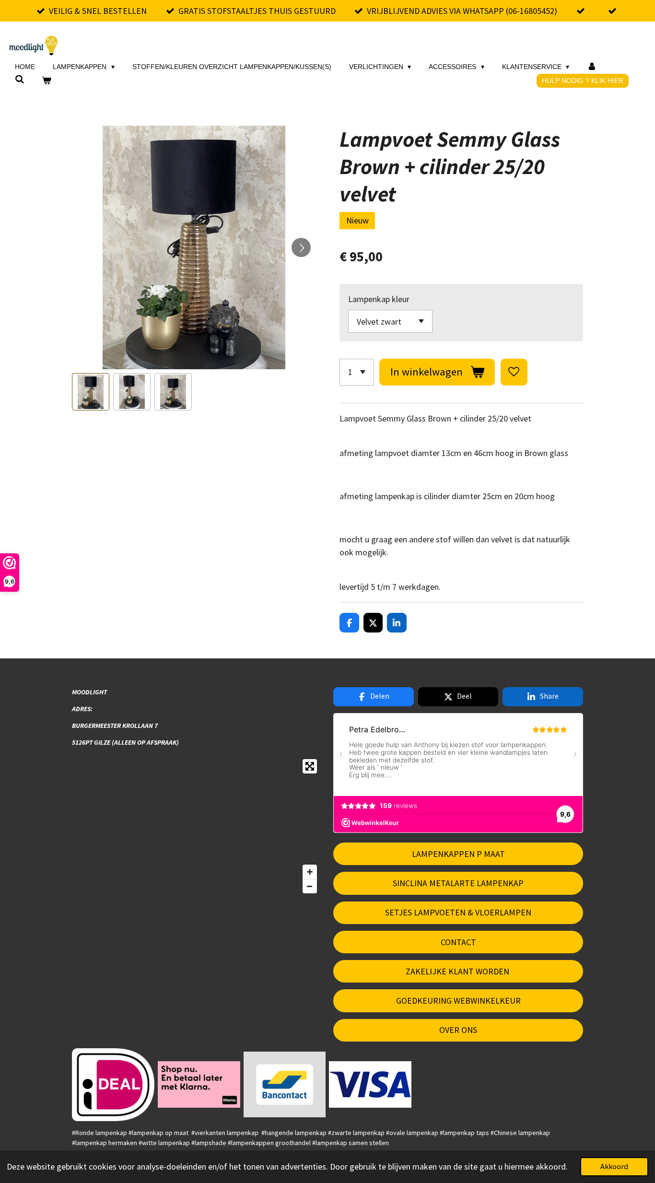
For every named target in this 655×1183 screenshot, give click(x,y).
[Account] (592, 67)
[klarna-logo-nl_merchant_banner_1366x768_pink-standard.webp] (199, 1084)
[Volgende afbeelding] (301, 247)
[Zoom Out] (310, 886)
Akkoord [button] (614, 1166)
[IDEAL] (113, 1084)
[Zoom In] (310, 872)
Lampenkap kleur (378, 299)
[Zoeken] (20, 79)
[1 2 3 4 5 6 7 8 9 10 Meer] (356, 372)
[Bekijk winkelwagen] (47, 81)
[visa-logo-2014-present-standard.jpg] (370, 1084)
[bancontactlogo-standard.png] (285, 1084)
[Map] (197, 826)
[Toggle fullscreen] (310, 766)
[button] (90, 391)
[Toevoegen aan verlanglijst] (514, 372)
